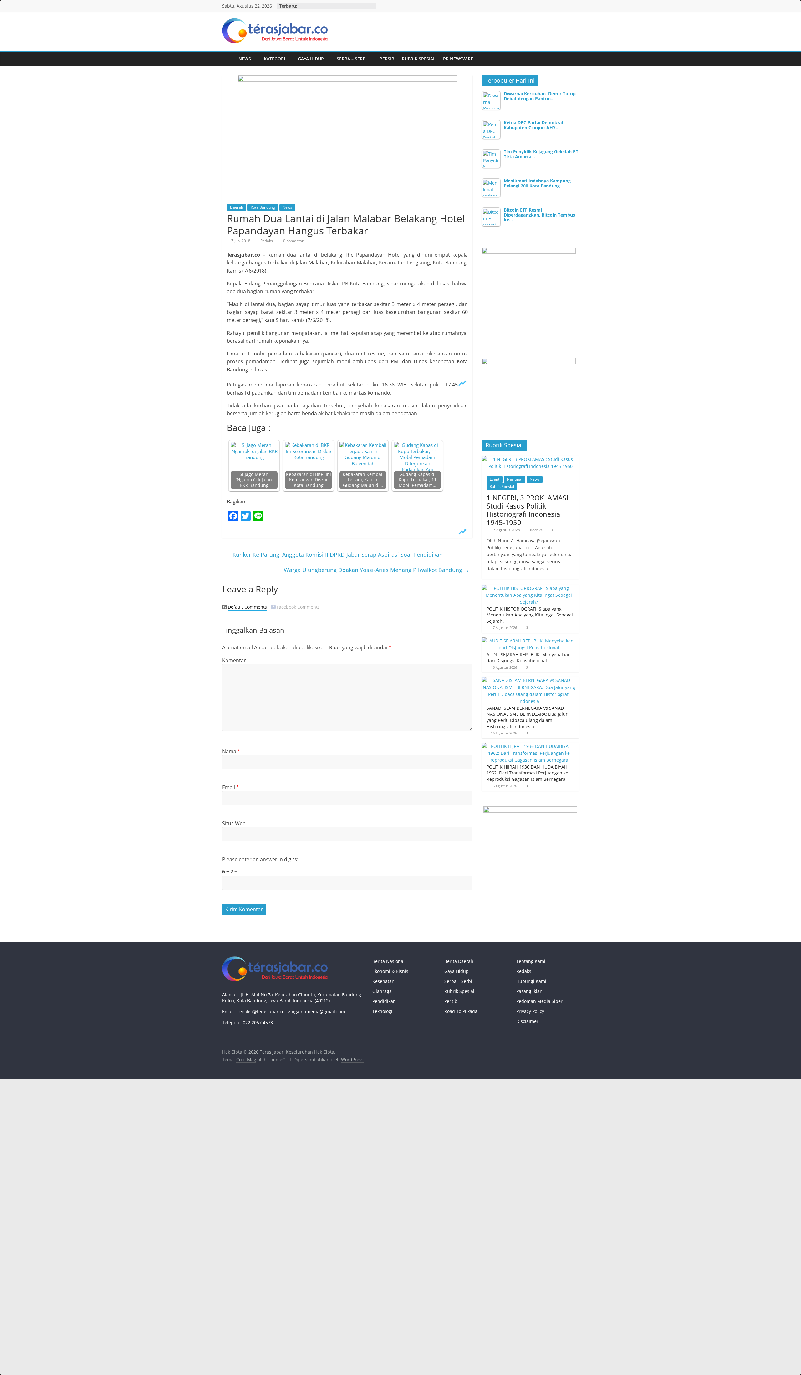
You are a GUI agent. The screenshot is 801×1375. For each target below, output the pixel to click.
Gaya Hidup (311, 59)
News (244, 59)
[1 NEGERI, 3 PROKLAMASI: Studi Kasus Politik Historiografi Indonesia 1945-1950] (530, 459)
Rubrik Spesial (419, 59)
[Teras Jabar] (228, 59)
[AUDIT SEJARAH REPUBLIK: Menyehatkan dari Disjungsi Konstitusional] (529, 641)
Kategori (274, 59)
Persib (387, 59)
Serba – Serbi (352, 59)
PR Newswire (458, 59)
